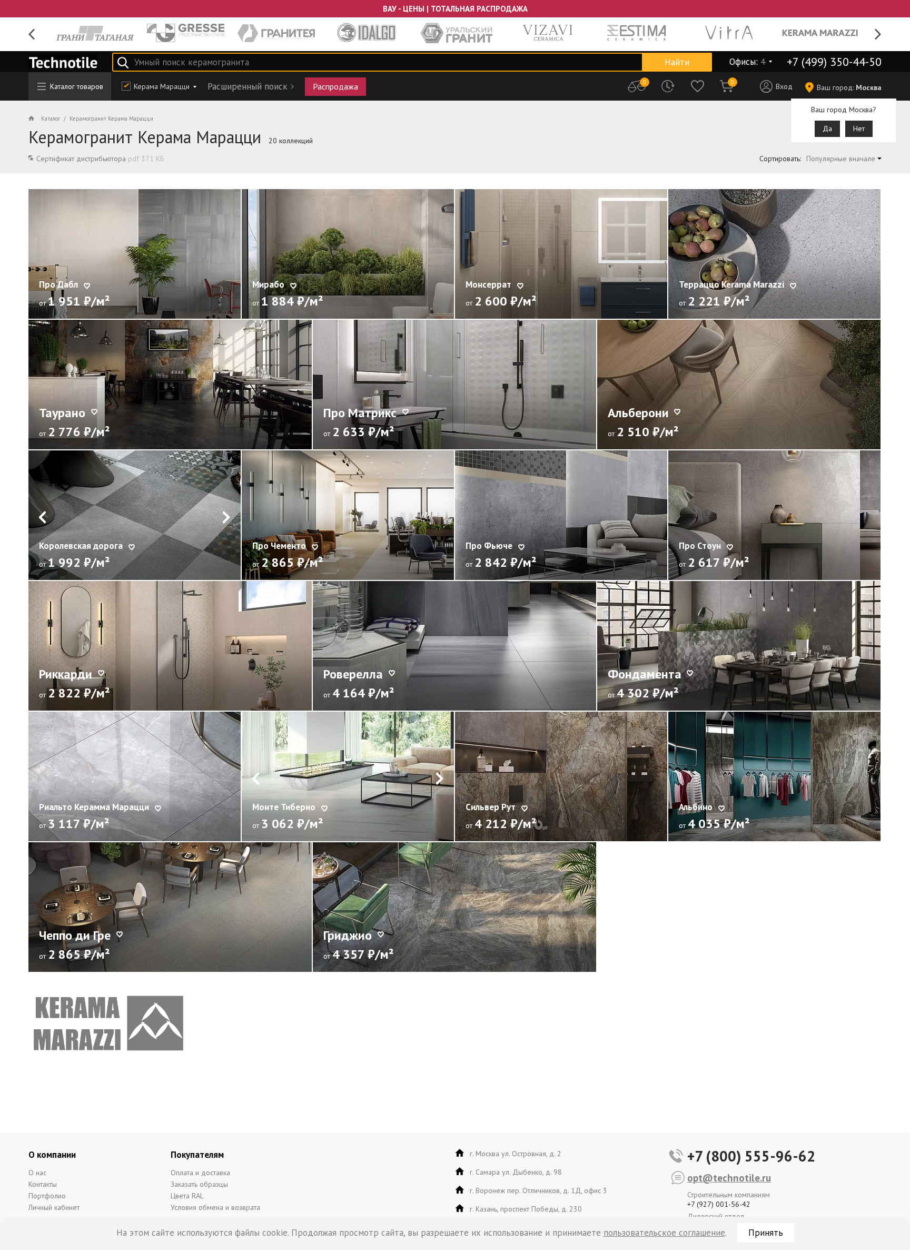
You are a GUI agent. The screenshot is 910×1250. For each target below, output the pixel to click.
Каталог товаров (76, 86)
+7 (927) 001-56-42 (718, 1204)
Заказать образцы (199, 1184)
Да (827, 128)
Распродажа (335, 86)
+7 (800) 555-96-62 (751, 1156)
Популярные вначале (840, 158)
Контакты (42, 1184)
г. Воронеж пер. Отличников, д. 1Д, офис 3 (538, 1190)
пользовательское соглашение (664, 1232)
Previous (31, 34)
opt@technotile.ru (729, 1178)
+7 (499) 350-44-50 (834, 61)
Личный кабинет (54, 1207)
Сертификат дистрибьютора (100, 158)
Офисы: (747, 61)
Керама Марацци (162, 86)
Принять (765, 1232)
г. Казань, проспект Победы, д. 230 (526, 1209)
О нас (37, 1172)
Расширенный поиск (247, 86)
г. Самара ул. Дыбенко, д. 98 (516, 1172)
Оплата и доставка (200, 1172)
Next (878, 34)
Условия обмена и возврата (215, 1207)
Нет (859, 128)
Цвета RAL (187, 1195)
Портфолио (47, 1195)
